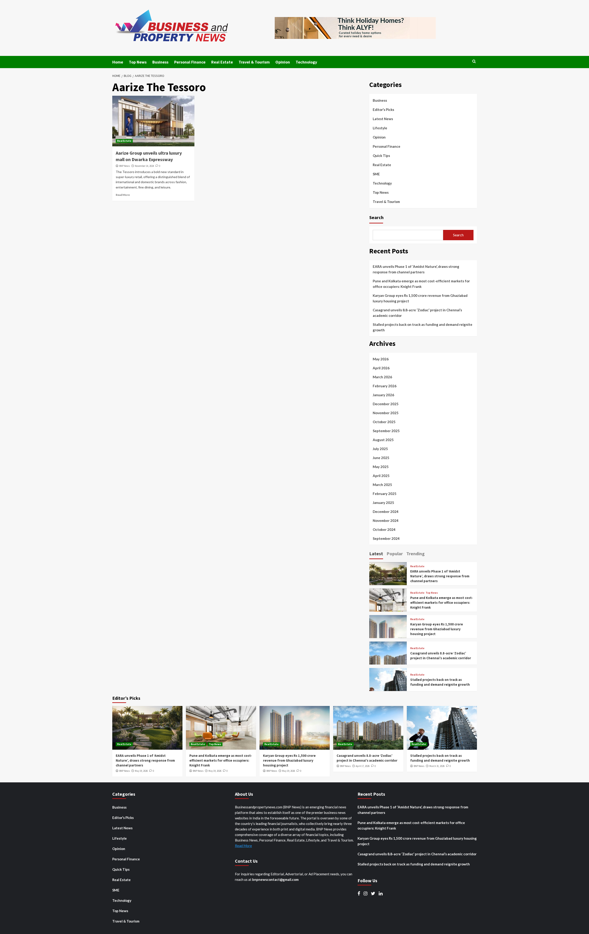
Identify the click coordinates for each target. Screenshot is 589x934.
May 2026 (381, 359)
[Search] (474, 62)
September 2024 (386, 538)
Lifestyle (380, 128)
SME (376, 174)
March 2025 (382, 485)
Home (117, 62)
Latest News (383, 119)
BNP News (124, 166)
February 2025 (384, 494)
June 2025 (381, 458)
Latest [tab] (376, 553)
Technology (306, 62)
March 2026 (382, 377)
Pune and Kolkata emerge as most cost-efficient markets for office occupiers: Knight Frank (421, 284)
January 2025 (383, 502)
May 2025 (381, 467)
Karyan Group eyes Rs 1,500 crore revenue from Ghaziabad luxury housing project (420, 298)
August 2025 (383, 440)
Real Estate (222, 62)
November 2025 (385, 413)
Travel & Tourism (254, 62)
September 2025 (386, 431)
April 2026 (381, 368)
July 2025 (380, 449)
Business (160, 62)
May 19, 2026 (141, 770)
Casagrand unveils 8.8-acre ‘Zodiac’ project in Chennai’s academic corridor (417, 313)
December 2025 (385, 404)
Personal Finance (189, 62)
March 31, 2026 (437, 766)
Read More (123, 195)
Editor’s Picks (383, 109)
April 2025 (381, 476)
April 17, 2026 (363, 766)
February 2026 (384, 386)
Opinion (282, 62)
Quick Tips (381, 155)
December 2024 (385, 511)
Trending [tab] (415, 553)
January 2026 (383, 395)
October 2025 (384, 422)
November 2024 (385, 520)
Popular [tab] (395, 553)
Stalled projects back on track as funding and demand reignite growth (422, 327)
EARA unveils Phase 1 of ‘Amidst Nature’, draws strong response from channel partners (416, 269)
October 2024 (384, 529)
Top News (138, 62)
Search (376, 217)
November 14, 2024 (144, 166)
